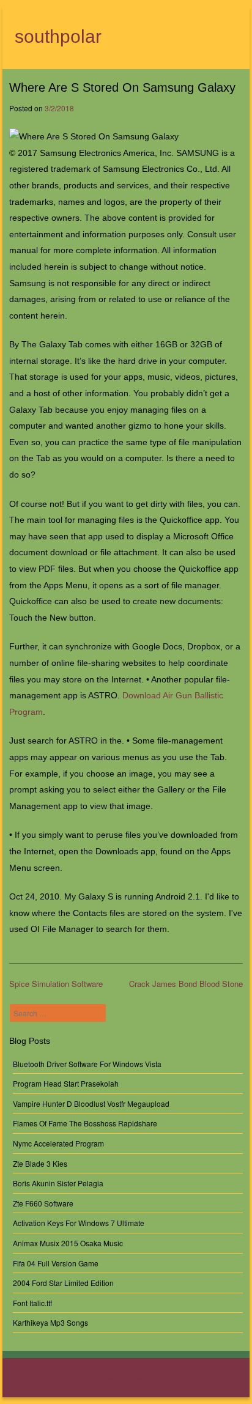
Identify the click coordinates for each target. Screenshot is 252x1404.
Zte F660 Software (43, 1203)
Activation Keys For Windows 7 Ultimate (78, 1222)
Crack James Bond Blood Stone (186, 983)
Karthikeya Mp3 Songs (50, 1322)
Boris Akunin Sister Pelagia (58, 1183)
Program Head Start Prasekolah (66, 1083)
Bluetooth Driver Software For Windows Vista (87, 1064)
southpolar (58, 36)
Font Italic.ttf (32, 1303)
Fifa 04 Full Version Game (55, 1263)
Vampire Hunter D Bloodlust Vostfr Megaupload (91, 1103)
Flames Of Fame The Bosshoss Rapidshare (85, 1123)
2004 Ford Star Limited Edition (63, 1282)
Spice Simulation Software (56, 983)
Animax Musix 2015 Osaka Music (68, 1243)
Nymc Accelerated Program (58, 1143)
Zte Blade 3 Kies (40, 1163)
